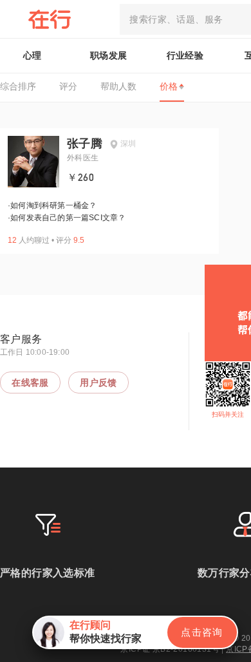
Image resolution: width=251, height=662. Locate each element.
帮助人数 (118, 86)
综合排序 (18, 86)
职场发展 (108, 55)
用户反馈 (98, 382)
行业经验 (185, 55)
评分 (68, 86)
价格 (169, 86)
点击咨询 (202, 632)
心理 (32, 55)
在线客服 (30, 382)
